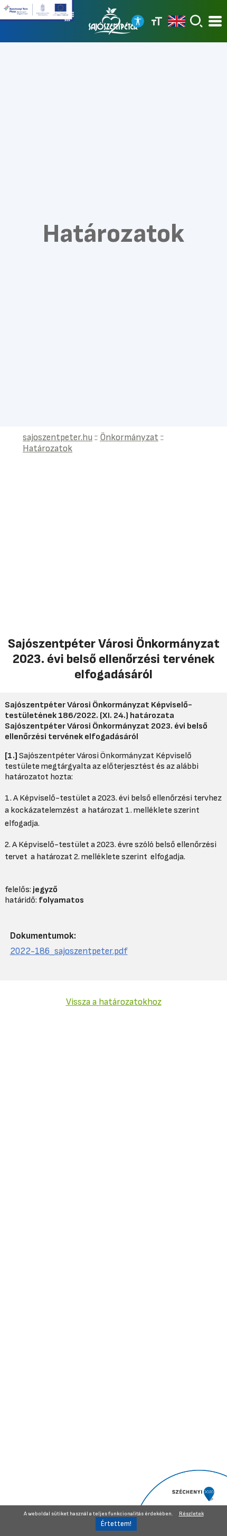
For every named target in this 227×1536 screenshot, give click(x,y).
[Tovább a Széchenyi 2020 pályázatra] (179, 1502)
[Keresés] (196, 21)
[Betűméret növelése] (157, 21)
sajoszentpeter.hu (57, 437)
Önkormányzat (129, 437)
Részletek (191, 1514)
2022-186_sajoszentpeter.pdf (69, 951)
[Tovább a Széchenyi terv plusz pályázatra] (37, 15)
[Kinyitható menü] (215, 21)
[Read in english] (176, 21)
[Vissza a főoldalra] (113, 21)
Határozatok (47, 448)
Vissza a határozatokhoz (114, 1001)
